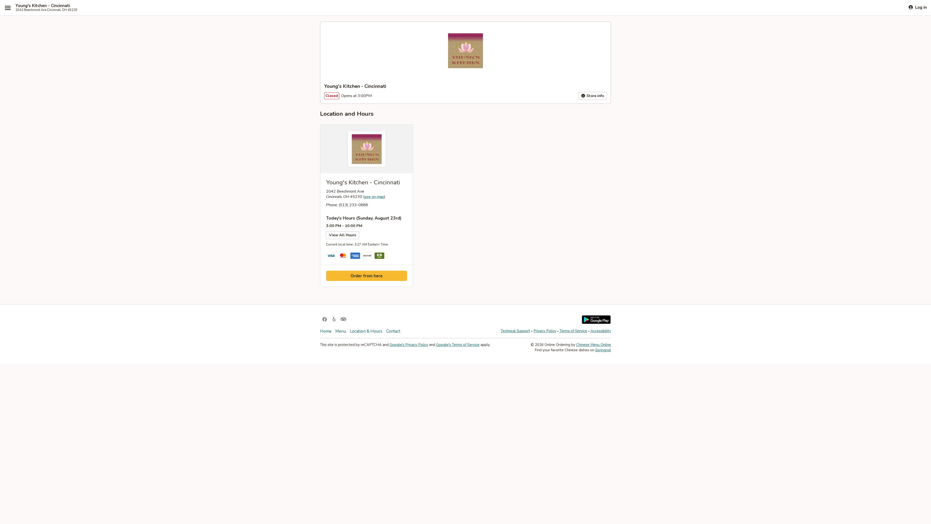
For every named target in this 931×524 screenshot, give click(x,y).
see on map (374, 196)
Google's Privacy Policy (409, 344)
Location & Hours (366, 331)
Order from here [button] (367, 276)
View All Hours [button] (342, 235)
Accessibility (601, 330)
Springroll (603, 350)
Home (325, 331)
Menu (340, 331)
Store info (595, 95)
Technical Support (515, 330)
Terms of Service (573, 330)
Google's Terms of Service (458, 344)
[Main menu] (8, 8)
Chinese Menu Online (593, 344)
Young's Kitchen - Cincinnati (43, 5)
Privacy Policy (544, 330)
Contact (393, 331)
